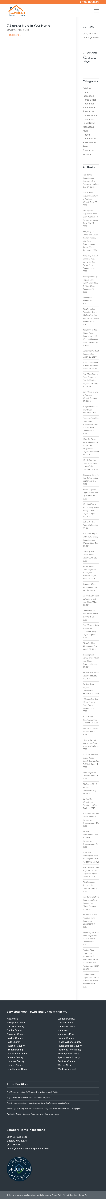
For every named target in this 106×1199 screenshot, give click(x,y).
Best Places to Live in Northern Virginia (90, 394)
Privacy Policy (57, 1195)
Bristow (87, 88)
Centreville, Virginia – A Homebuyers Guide (90, 801)
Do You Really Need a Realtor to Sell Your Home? (91, 598)
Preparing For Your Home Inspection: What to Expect (91, 935)
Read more (13, 35)
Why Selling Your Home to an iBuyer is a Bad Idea (90, 463)
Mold (27, 30)
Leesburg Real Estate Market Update (88, 554)
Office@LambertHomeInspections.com (28, 1148)
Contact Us (83, 1195)
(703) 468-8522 (89, 2)
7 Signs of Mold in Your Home (28, 25)
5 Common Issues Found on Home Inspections (90, 917)
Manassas (88, 127)
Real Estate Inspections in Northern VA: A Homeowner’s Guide (32, 1092)
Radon (86, 134)
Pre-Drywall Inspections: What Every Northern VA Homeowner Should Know (90, 216)
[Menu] (95, 10)
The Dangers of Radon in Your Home (89, 885)
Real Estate (89, 138)
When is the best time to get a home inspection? (90, 742)
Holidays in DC (89, 297)
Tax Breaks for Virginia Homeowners (89, 687)
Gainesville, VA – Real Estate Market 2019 (90, 613)
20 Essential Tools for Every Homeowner (90, 787)
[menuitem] (95, 10)
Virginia (87, 154)
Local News (89, 123)
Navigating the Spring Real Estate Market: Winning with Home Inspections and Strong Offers (44, 1108)
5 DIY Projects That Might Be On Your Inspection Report (91, 870)
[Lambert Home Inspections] (16, 10)
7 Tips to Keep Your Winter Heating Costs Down (91, 702)
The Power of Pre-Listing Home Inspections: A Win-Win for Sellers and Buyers (91, 336)
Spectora (47, 1195)
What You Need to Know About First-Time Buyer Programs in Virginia (90, 445)
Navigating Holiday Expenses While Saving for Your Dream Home (33, 1114)
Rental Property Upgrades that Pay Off (90, 492)
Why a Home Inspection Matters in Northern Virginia (28, 1097)
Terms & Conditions (70, 1195)
